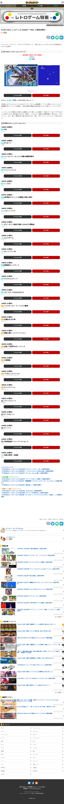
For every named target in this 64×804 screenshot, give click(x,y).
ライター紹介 (41, 786)
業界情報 (3, 771)
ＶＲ (2, 764)
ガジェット (35, 761)
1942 (62, 519)
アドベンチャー (36, 738)
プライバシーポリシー (35, 788)
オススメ (56, 5)
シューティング (4, 734)
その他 (2, 774)
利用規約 (25, 788)
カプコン (56, 519)
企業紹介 (35, 767)
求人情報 (35, 771)
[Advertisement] (32, 509)
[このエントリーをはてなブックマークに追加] (61, 39)
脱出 (34, 751)
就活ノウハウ (36, 764)
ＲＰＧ (2, 728)
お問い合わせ (22, 786)
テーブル (35, 747)
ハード (2, 761)
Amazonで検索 (18, 95)
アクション (35, 731)
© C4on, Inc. (32, 798)
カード (2, 744)
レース (2, 738)
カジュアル (35, 754)
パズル (2, 731)
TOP (2, 27)
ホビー (34, 757)
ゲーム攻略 (40, 5)
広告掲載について (32, 786)
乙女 (34, 741)
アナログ (3, 757)
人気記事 (24, 5)
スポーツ (35, 734)
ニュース (8, 5)
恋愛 (2, 741)
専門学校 (3, 767)
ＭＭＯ (2, 754)
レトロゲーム (13, 27)
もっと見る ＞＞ (59, 616)
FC (50, 519)
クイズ (2, 747)
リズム (34, 744)
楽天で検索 (46, 95)
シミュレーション (37, 728)
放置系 (2, 751)
